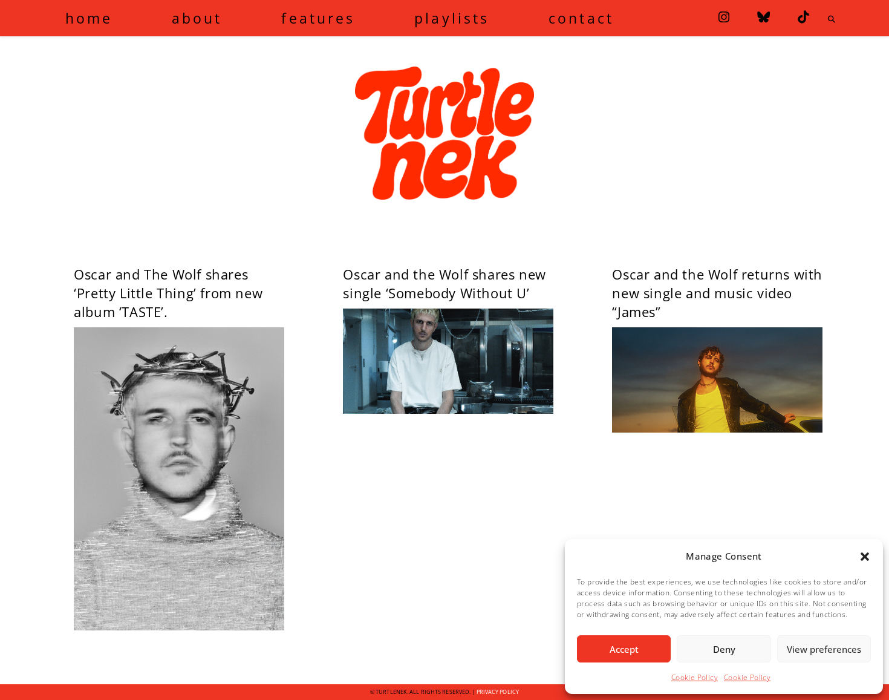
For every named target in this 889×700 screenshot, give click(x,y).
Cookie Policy (694, 677)
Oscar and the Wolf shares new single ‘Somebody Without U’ (444, 283)
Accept (624, 649)
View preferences (824, 649)
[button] (865, 557)
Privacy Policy (498, 692)
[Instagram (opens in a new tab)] (724, 17)
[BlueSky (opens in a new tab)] (763, 17)
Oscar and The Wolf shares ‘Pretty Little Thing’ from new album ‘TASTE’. (168, 293)
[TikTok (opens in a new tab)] (803, 17)
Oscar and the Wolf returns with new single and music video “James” (717, 293)
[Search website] (832, 19)
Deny (724, 649)
